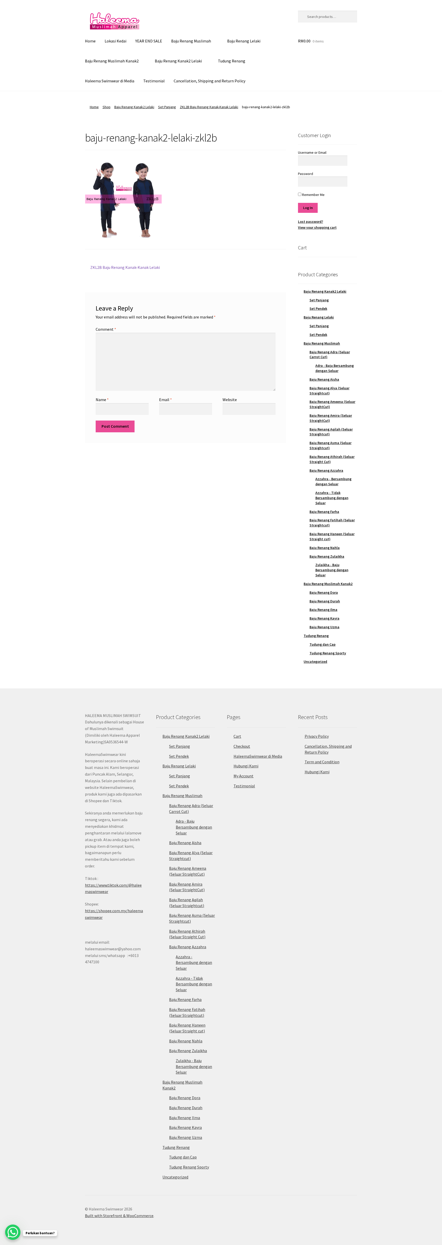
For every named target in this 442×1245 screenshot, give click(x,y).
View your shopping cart (317, 227)
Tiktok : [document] (113, 885)
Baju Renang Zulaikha (327, 556)
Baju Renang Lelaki (243, 40)
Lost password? (310, 221)
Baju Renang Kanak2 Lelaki (178, 60)
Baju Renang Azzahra (326, 470)
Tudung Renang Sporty (328, 653)
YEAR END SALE (148, 40)
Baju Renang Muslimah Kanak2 (112, 60)
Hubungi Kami (246, 765)
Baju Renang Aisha (324, 379)
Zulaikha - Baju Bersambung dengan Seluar (331, 570)
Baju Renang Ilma (323, 609)
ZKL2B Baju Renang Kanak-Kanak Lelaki (209, 107)
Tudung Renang (231, 60)
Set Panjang (167, 107)
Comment (106, 329)
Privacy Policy (317, 736)
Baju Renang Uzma (324, 627)
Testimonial (154, 80)
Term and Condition (322, 761)
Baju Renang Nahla (325, 547)
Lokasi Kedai (115, 40)
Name (102, 399)
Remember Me (313, 194)
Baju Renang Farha (324, 511)
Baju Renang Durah (325, 601)
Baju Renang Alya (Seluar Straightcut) (329, 390)
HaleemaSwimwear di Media (258, 756)
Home (90, 40)
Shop (106, 107)
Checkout (242, 746)
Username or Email (312, 152)
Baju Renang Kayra (324, 618)
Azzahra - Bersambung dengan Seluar (333, 481)
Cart (237, 736)
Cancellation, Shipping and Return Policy (209, 80)
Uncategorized (315, 661)
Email (165, 399)
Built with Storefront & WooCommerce (119, 1215)
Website (230, 399)
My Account (243, 775)
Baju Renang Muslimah (191, 40)
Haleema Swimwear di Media (109, 80)
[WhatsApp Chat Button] (12, 1232)
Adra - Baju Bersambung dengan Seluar (334, 368)
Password (305, 173)
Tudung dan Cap (323, 644)
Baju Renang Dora (324, 592)
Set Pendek (318, 308)
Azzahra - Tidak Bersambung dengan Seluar (331, 497)
